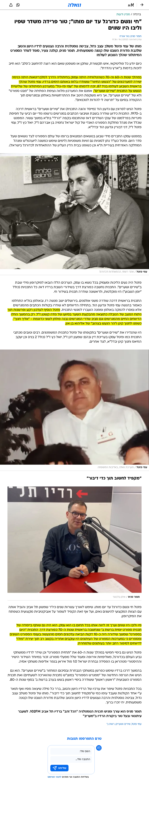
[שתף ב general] (11, 5)
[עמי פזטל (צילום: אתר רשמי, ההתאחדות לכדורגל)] (74, 214)
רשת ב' (110, 724)
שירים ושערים (123, 724)
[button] (131, 5)
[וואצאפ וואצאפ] (18, 5)
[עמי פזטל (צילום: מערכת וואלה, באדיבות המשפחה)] (74, 410)
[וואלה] (74, 5)
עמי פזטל (137, 724)
